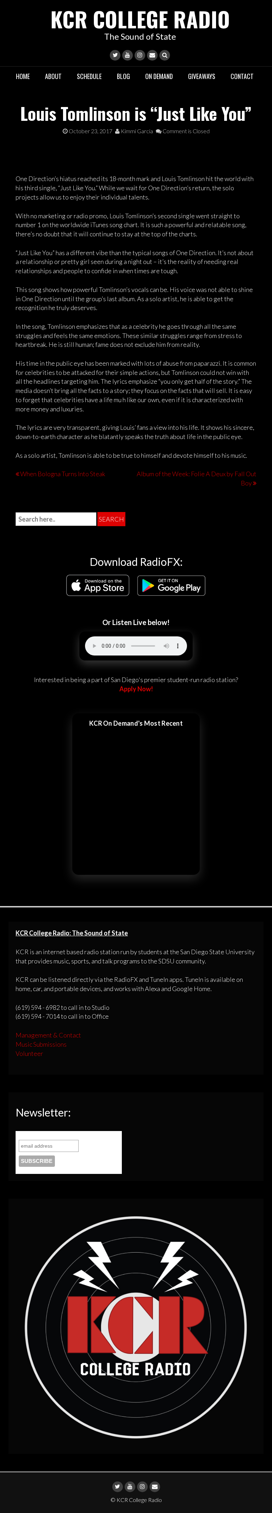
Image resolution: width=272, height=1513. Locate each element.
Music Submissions (41, 1044)
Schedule (89, 76)
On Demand (159, 76)
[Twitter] (115, 55)
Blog (123, 76)
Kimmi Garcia (136, 131)
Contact (242, 76)
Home (23, 76)
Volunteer (29, 1053)
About (53, 76)
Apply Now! (136, 689)
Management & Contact (48, 1035)
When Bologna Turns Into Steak (62, 474)
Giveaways (201, 76)
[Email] (152, 55)
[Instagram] (140, 55)
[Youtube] (127, 55)
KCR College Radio (140, 18)
